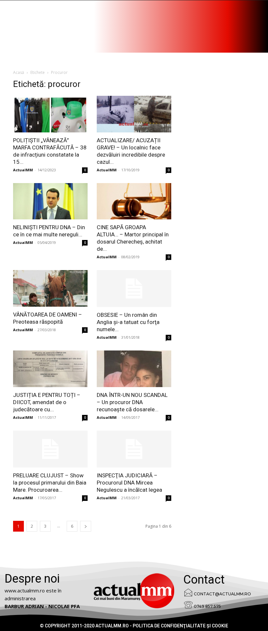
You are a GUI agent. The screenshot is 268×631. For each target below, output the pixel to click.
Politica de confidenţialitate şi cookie (180, 625)
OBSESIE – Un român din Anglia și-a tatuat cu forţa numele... (128, 322)
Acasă (18, 72)
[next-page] (85, 526)
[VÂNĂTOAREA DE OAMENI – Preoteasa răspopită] (50, 288)
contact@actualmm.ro (222, 593)
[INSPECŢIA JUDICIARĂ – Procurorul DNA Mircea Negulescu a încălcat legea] (134, 449)
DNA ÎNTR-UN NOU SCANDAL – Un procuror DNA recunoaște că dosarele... (132, 402)
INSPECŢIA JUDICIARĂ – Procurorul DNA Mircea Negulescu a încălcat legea (129, 482)
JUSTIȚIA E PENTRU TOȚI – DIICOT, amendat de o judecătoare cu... (46, 402)
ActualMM (23, 169)
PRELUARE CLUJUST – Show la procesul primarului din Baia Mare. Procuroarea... (49, 482)
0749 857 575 (207, 606)
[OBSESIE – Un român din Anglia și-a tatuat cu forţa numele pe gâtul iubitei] (134, 288)
